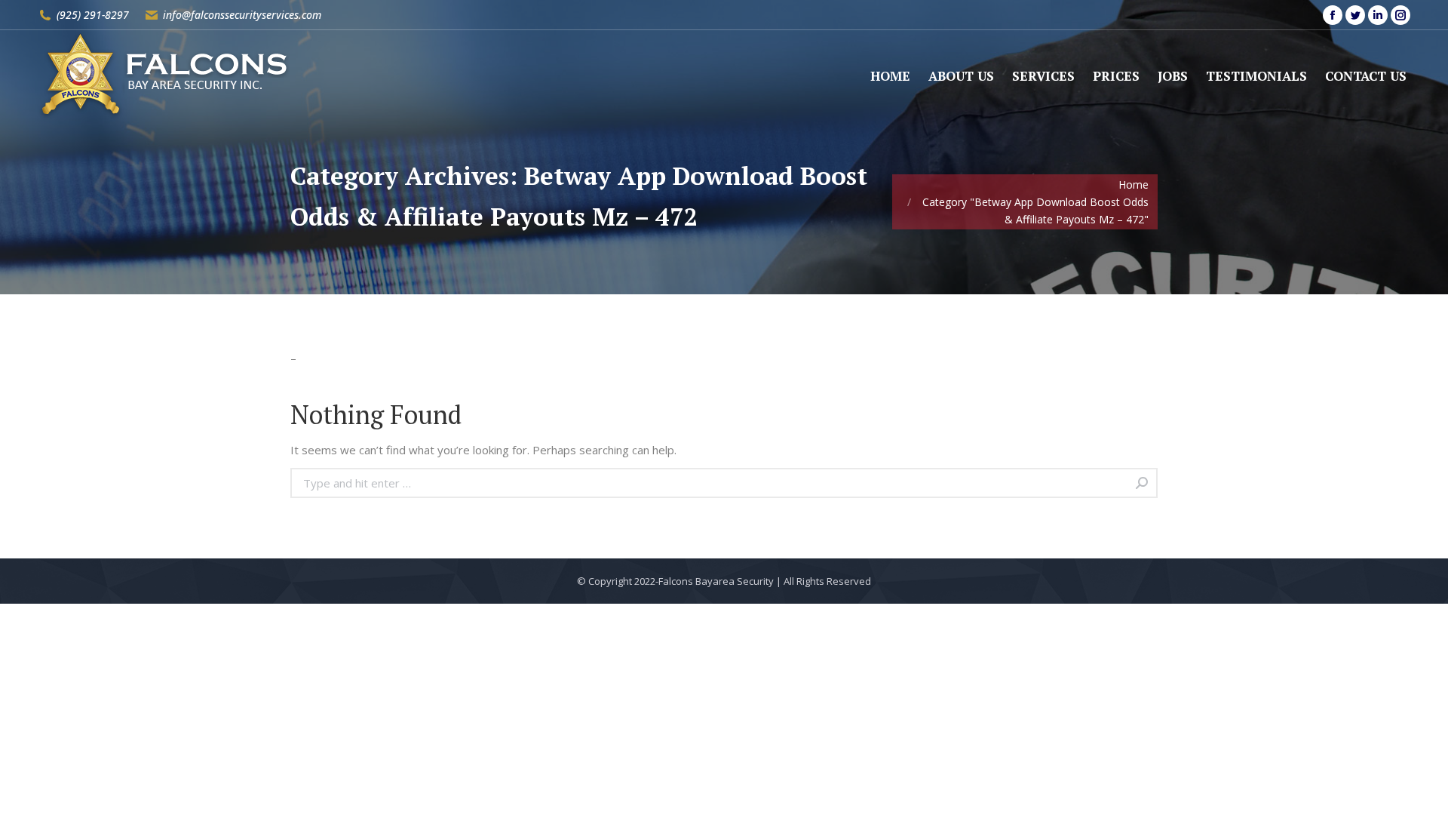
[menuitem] (890, 76)
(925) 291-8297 (93, 15)
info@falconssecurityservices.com (242, 15)
